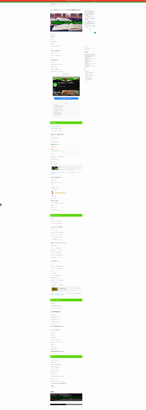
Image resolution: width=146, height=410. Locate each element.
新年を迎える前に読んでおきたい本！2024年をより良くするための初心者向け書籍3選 (69, 167)
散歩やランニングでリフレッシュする (60, 110)
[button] (58, 404)
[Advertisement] (90, 39)
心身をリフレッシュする (57, 108)
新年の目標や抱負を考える (59, 113)
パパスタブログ (53, 3)
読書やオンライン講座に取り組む (90, 72)
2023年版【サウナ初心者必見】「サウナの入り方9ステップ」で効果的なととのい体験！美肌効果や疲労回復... (69, 288)
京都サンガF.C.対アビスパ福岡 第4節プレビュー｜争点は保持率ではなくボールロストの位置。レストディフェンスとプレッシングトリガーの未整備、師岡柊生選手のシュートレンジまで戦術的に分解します (90, 56)
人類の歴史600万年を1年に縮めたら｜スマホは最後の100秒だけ (90, 61)
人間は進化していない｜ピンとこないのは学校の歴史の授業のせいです (90, 64)
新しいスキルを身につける (89, 73)
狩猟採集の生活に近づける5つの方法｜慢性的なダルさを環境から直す (90, 59)
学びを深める (87, 71)
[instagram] (90, 29)
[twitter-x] (89, 29)
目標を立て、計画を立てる (58, 112)
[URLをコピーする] (74, 404)
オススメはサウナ (58, 111)
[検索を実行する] (95, 32)
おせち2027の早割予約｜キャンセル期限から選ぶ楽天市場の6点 (90, 66)
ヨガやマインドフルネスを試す (59, 109)
